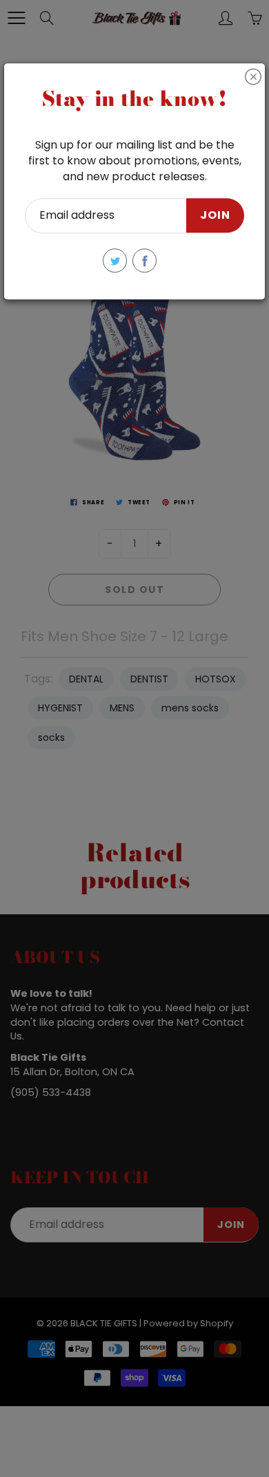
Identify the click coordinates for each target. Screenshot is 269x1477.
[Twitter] (115, 260)
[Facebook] (144, 260)
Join (215, 216)
